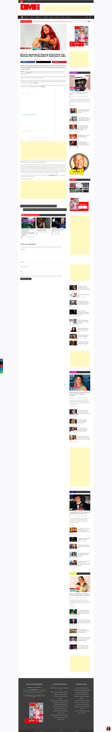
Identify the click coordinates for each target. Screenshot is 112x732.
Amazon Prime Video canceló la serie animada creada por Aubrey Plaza (84, 554)
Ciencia (31, 17)
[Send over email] (1, 371)
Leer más (71, 105)
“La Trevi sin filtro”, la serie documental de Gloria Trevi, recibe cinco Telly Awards (83, 647)
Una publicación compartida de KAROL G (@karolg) (38, 137)
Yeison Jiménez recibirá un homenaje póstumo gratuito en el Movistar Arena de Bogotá (84, 119)
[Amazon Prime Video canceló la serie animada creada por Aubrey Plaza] (73, 554)
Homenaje (77, 87)
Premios (82, 588)
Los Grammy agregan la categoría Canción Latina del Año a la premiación (83, 631)
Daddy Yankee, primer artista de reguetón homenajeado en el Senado (84, 111)
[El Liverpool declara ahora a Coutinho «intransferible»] (73, 336)
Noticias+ (68, 17)
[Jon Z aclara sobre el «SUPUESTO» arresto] (43, 222)
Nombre (22, 262)
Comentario (23, 249)
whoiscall (55, 715)
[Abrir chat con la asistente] (108, 728)
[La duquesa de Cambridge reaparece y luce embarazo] (73, 342)
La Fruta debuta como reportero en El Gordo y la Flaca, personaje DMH (83, 429)
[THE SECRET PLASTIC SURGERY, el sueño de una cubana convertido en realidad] (73, 287)
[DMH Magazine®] (22, 17)
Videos (78, 89)
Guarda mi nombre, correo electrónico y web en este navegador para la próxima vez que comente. (41, 276)
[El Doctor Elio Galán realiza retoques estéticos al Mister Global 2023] (73, 321)
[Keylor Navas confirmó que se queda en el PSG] (59, 222)
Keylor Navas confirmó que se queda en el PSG (58, 230)
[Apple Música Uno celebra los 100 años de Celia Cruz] (73, 136)
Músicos (82, 87)
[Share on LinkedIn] (1, 368)
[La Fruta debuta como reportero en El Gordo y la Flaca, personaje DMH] (73, 429)
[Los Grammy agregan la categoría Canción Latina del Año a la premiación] (73, 630)
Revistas (44, 48)
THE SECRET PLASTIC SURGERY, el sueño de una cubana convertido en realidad (84, 288)
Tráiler (85, 509)
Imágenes (33, 48)
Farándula (77, 387)
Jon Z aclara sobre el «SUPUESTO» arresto (41, 230)
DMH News (28, 48)
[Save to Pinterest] (1, 366)
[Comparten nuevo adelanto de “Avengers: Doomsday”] (73, 539)
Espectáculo (38, 17)
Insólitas (63, 17)
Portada (51, 17)
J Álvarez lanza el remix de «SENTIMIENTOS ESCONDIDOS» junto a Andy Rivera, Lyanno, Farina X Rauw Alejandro (28, 232)
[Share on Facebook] (1, 360)
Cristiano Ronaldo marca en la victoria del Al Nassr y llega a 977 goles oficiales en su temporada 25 (82, 690)
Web (21, 271)
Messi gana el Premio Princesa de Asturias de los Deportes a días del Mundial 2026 (84, 639)
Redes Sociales (38, 48)
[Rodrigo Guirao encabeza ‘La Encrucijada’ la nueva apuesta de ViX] (73, 546)
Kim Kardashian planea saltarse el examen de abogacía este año (82, 421)
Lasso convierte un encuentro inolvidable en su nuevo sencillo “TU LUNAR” (81, 706)
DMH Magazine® (32, 236)
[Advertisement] (66, 8)
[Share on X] (1, 363)
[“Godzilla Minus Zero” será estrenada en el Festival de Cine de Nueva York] (79, 502)
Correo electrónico (24, 266)
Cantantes (22, 48)
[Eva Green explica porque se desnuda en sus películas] (73, 329)
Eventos (57, 17)
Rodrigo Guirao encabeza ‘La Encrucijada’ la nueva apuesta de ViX (84, 546)
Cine (71, 509)
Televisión (45, 17)
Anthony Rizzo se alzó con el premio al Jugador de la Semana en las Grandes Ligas (39, 206)
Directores (75, 509)
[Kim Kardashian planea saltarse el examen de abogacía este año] (73, 421)
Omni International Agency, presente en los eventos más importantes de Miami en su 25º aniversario (44, 209)
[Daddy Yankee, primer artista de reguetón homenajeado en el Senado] (73, 110)
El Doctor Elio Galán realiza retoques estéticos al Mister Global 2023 (83, 322)
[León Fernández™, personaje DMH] (73, 295)
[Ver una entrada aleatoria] (90, 17)
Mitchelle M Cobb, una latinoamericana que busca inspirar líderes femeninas (60, 717)
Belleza (26, 17)
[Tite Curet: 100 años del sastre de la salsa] (79, 83)
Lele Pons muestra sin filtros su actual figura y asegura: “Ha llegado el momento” (48, 21)
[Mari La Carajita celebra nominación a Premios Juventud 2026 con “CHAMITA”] (79, 584)
